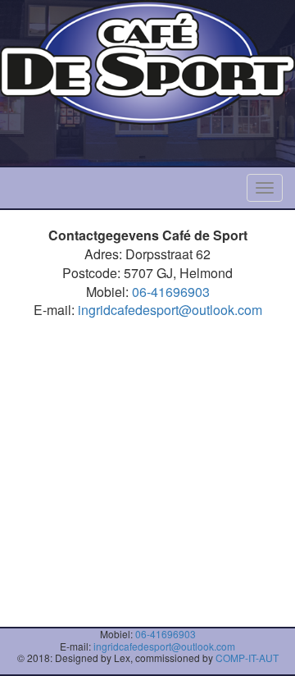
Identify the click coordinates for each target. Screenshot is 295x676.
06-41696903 (171, 291)
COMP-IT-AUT (247, 658)
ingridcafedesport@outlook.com (170, 309)
